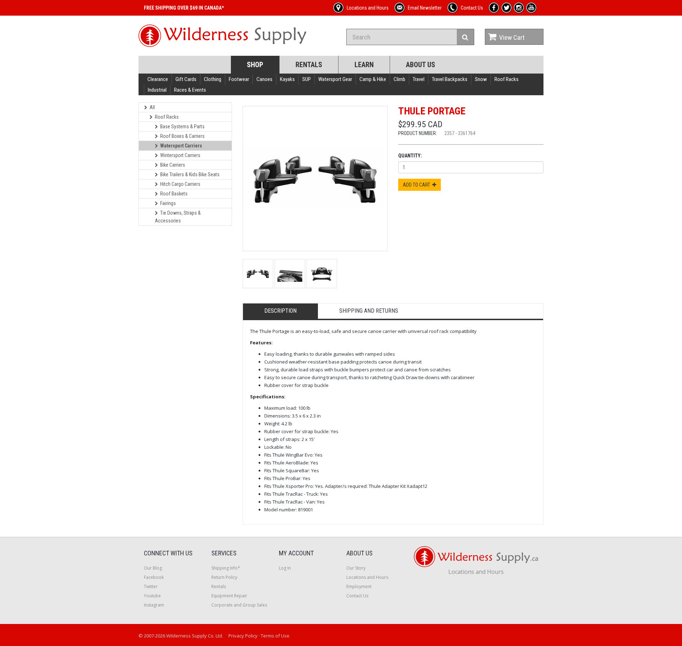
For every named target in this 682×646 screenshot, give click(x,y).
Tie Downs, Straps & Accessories (178, 217)
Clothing (212, 79)
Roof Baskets (174, 194)
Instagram (154, 605)
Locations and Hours (367, 577)
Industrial (157, 90)
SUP (306, 79)
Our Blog (153, 568)
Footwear (239, 79)
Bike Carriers (172, 165)
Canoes (264, 79)
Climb (399, 79)
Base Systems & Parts (182, 126)
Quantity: (410, 155)
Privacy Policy (243, 635)
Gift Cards (185, 79)
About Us (420, 64)
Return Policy (224, 577)
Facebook (154, 577)
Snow (481, 79)
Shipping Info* (225, 568)
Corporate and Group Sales (239, 605)
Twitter (151, 586)
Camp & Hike (372, 79)
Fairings (168, 203)
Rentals (309, 64)
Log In (285, 568)
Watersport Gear (335, 79)
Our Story (356, 568)
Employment (359, 586)
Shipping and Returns (368, 310)
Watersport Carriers (181, 146)
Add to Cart (417, 185)
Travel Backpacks (449, 79)
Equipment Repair (229, 596)
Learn (364, 64)
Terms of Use (275, 635)
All (152, 107)
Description (280, 310)
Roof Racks (506, 79)
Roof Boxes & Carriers (182, 136)
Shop (255, 64)
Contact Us (357, 596)
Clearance (157, 79)
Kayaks (287, 79)
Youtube (152, 596)
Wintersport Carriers (180, 155)
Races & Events (190, 90)
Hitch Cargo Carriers (180, 184)
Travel (418, 79)
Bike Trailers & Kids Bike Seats (190, 174)
